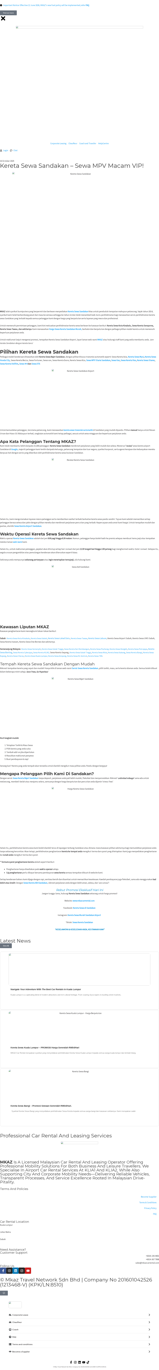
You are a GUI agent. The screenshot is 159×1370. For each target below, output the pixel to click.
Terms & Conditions (148, 1202)
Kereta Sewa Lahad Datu (59, 638)
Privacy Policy (150, 1208)
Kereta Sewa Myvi (136, 356)
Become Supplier (149, 1196)
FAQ (155, 1214)
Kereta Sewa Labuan (97, 638)
